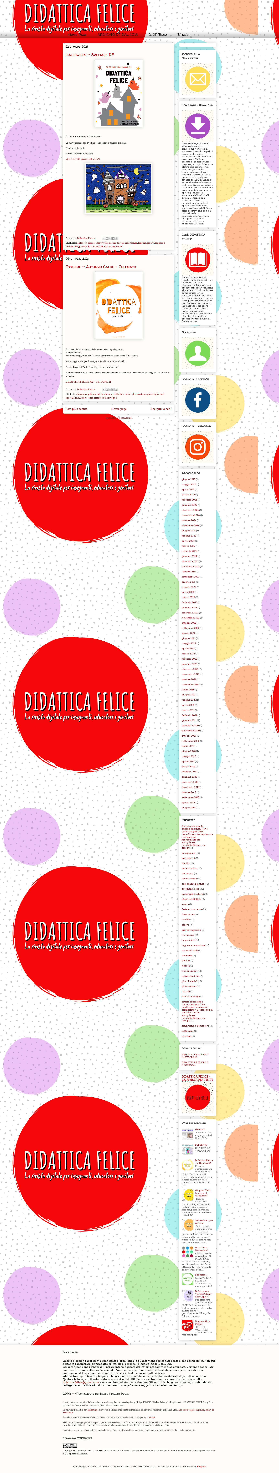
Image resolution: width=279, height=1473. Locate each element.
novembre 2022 (191, 617)
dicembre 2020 (190, 725)
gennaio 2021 (189, 720)
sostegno (112, 397)
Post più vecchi (161, 408)
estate (185, 904)
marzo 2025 (188, 494)
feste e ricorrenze (127, 243)
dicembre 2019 (190, 782)
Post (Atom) (124, 417)
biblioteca (187, 873)
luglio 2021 (188, 689)
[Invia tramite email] (103, 238)
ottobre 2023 (189, 571)
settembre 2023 (190, 576)
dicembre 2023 (190, 561)
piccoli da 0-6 (87, 246)
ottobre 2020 (189, 735)
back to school (190, 868)
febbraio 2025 (189, 499)
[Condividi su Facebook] (113, 238)
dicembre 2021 (190, 669)
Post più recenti (76, 408)
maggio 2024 (189, 535)
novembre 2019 (190, 787)
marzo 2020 (188, 766)
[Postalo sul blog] (106, 238)
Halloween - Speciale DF (90, 54)
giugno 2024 (189, 530)
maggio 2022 (189, 643)
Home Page (77, 34)
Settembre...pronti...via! (204, 1221)
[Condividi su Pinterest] (116, 238)
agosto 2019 (188, 802)
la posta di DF (189, 940)
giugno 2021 (188, 694)
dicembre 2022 (190, 612)
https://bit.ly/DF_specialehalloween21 (83, 159)
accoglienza (188, 853)
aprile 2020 (188, 761)
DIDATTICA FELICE (117, 18)
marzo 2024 (188, 546)
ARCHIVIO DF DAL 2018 (118, 34)
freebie (142, 243)
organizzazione (97, 397)
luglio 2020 (188, 746)
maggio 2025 (189, 484)
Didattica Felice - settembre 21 (204, 1161)
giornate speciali (191, 930)
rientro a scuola (191, 996)
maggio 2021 (189, 700)
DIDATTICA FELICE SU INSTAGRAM (195, 1055)
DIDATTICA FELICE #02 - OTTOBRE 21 (88, 381)
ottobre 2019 (189, 792)
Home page (119, 408)
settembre (188, 1031)
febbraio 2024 (189, 551)
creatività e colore (105, 243)
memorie (187, 955)
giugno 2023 (189, 582)
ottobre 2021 (189, 679)
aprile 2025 (188, 489)
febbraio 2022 (189, 659)
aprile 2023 (188, 592)
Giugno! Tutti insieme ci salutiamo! (203, 1193)
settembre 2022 (190, 628)
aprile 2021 (188, 705)
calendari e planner (193, 883)
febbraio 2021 (189, 715)
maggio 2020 (189, 756)
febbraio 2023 (189, 602)
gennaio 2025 (189, 505)
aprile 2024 (188, 541)
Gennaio (200, 1129)
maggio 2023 (189, 587)
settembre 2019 (190, 797)
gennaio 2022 (189, 664)
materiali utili (190, 950)
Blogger (201, 1466)
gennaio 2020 (189, 776)
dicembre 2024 (190, 510)
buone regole (84, 394)
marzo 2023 (188, 597)
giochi (150, 243)
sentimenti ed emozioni (109, 246)
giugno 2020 (189, 751)
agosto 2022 (188, 633)
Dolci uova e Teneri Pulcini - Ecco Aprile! (204, 1294)
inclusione (81, 397)
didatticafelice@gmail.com (81, 1382)
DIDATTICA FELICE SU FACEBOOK (195, 1063)
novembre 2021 (190, 674)
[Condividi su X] (110, 238)
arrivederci (188, 858)
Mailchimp (93, 1410)
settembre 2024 (191, 525)
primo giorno (189, 986)
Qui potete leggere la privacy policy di (196, 1410)
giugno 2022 (189, 638)
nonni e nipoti (190, 971)
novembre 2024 (191, 515)
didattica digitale (191, 899)
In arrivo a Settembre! (201, 1248)
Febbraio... (201, 1274)
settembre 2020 (191, 741)
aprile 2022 (188, 648)
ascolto (186, 863)
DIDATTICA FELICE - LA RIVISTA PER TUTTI (197, 1078)
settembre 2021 (190, 684)
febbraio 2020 (189, 771)
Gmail (152, 1417)
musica (186, 960)
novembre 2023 (191, 566)
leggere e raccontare (193, 945)
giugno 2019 (188, 807)
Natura (186, 965)
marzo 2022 (188, 653)
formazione (139, 394)
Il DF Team (158, 34)
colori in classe (86, 243)
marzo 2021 (188, 710)
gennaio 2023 (189, 607)
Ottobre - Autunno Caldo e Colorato (101, 266)
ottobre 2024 (189, 520)
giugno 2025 (189, 479)
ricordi (186, 991)
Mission (184, 34)
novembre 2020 (191, 730)
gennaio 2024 (189, 556)
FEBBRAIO (201, 1145)
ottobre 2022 (189, 623)
